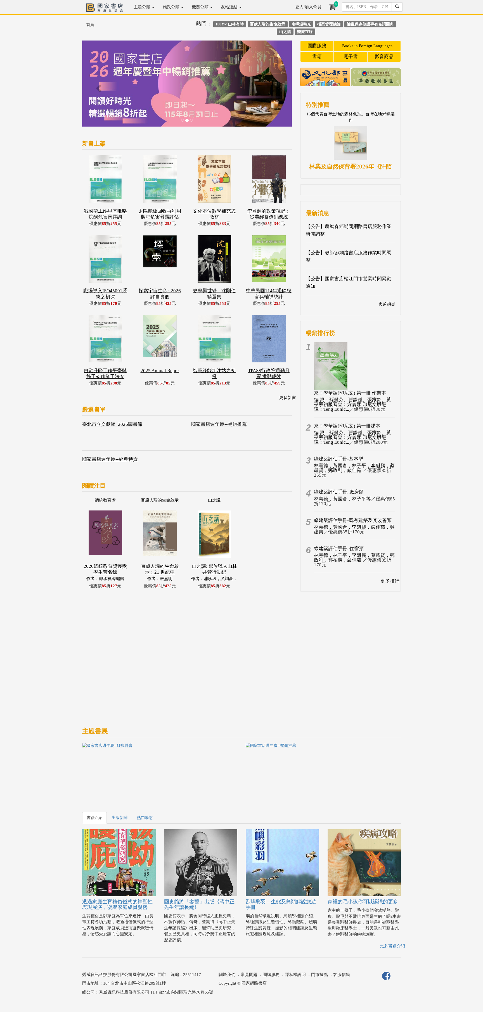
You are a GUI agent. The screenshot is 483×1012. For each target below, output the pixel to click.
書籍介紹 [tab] (94, 818)
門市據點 (319, 974)
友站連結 (230, 7)
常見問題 (249, 974)
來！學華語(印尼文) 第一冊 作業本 (350, 393)
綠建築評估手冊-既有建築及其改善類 (353, 520)
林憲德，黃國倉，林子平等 (342, 499)
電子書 (351, 56)
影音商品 (384, 56)
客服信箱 (341, 974)
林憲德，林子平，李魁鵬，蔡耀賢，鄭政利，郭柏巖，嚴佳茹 (354, 558)
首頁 (90, 25)
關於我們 (227, 974)
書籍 (317, 56)
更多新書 (287, 397)
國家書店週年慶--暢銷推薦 (219, 424)
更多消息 (386, 303)
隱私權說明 (295, 974)
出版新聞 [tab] (119, 818)
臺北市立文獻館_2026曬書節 (112, 424)
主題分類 (142, 7)
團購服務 (316, 45)
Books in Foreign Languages (367, 46)
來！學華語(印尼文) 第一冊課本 (347, 426)
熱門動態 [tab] (145, 818)
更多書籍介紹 (392, 946)
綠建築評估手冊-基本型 (338, 459)
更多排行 (389, 581)
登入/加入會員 (308, 7)
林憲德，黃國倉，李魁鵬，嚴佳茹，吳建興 (354, 529)
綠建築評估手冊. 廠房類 (339, 492)
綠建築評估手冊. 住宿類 (339, 548)
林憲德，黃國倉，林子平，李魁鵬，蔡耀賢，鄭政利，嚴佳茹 (354, 468)
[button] (98, 86)
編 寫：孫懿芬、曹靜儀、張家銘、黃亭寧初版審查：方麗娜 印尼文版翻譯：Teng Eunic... (352, 404)
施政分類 (172, 7)
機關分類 (201, 7)
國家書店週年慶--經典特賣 (110, 459)
